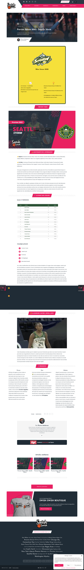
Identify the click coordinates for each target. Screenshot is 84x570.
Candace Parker (47, 539)
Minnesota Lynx (47, 549)
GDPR (10, 567)
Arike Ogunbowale (44, 537)
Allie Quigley (31, 537)
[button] (81, 555)
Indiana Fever (59, 544)
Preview (32, 414)
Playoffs (48, 551)
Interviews (55, 5)
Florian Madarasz (25, 39)
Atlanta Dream (52, 537)
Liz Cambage (57, 546)
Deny (68, 565)
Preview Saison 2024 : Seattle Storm (58, 471)
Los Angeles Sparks (29, 549)
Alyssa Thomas (37, 537)
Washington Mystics (42, 556)
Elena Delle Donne (34, 544)
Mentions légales (15, 567)
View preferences (78, 565)
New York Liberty (27, 551)
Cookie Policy (63, 567)
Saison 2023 (21, 26)
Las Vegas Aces (47, 547)
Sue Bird (50, 554)
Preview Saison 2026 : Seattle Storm (41, 471)
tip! (33, 442)
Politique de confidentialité (70, 567)
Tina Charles (55, 553)
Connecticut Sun (29, 542)
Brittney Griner (39, 539)
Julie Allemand (38, 546)
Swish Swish (73, 5)
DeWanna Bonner (57, 542)
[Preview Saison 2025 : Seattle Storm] (25, 463)
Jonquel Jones (31, 546)
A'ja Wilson (25, 537)
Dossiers (36, 5)
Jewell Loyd (26, 546)
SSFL (46, 553)
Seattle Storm (38, 414)
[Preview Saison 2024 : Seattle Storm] (58, 463)
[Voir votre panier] (72, 2)
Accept (59, 565)
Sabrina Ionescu (59, 551)
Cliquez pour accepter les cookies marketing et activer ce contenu (42, 130)
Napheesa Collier (57, 549)
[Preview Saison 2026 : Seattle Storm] (42, 463)
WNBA (64, 5)
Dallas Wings (49, 542)
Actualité (28, 26)
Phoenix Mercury (40, 551)
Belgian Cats (59, 537)
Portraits (45, 5)
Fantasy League (65, 1)
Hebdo (53, 544)
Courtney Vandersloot (40, 542)
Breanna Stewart (29, 539)
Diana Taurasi (25, 544)
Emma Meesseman (45, 544)
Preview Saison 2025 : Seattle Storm (25, 471)
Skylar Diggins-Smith (41, 553)
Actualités (27, 5)
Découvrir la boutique (45, 508)
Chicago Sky (55, 540)
